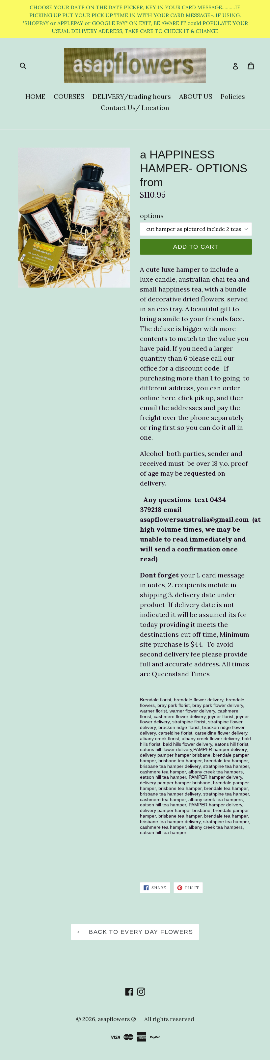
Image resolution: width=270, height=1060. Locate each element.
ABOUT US (195, 96)
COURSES (69, 96)
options (152, 215)
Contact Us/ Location (135, 107)
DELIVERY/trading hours (132, 96)
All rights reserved (169, 1019)
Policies (233, 96)
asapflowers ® (117, 1019)
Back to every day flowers (140, 932)
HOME (35, 96)
